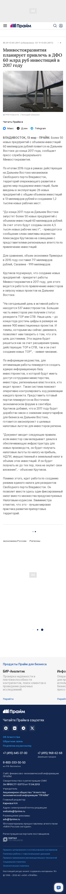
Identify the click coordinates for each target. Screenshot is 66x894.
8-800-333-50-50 (14, 764)
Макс (10, 128)
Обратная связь (13, 741)
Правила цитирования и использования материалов (30, 849)
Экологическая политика (16, 866)
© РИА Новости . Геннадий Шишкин (21, 114)
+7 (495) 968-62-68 (50, 754)
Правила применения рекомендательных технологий (30, 858)
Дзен (24, 128)
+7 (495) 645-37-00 (15, 753)
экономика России (14, 540)
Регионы (35, 540)
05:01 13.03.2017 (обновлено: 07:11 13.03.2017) (28, 42)
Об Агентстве (11, 736)
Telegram (40, 128)
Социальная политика (14, 862)
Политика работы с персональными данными (26, 854)
